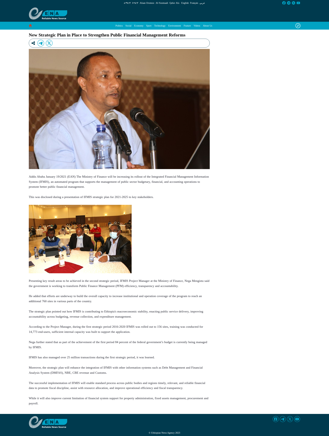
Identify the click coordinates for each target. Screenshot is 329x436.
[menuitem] (119, 25)
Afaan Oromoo (147, 3)
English (185, 3)
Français (194, 3)
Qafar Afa (174, 3)
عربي (202, 3)
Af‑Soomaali (162, 3)
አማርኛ (127, 3)
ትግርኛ (135, 3)
